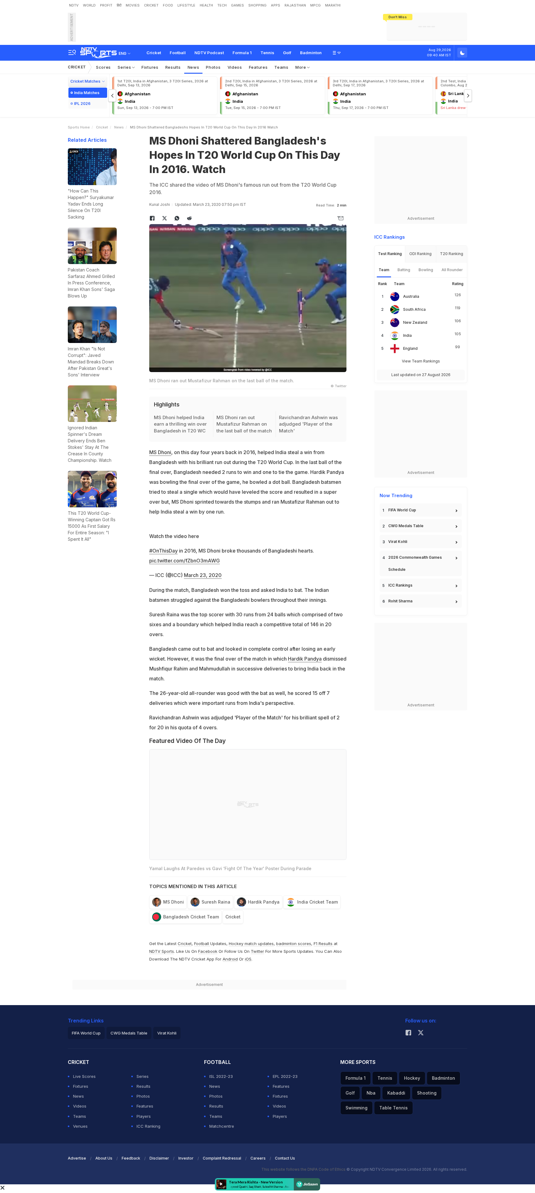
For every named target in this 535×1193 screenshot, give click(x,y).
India (407, 335)
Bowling (426, 269)
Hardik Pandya (305, 659)
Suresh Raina (216, 902)
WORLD (89, 5)
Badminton (311, 52)
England (410, 348)
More (301, 67)
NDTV (74, 5)
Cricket (153, 52)
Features (258, 67)
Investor (186, 1158)
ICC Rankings (400, 585)
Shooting (427, 1092)
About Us (103, 1158)
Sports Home (79, 127)
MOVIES (133, 5)
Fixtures (150, 67)
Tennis (267, 52)
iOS (248, 959)
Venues (80, 1126)
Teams (281, 67)
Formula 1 (242, 52)
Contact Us (285, 1158)
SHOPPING (257, 5)
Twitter (257, 951)
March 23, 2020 (203, 575)
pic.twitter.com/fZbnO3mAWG (184, 560)
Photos (213, 67)
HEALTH (206, 5)
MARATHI (333, 5)
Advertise (77, 1158)
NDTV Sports (161, 951)
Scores (103, 67)
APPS (275, 5)
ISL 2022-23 (221, 1076)
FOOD (168, 5)
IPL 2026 (82, 103)
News (193, 67)
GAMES (237, 5)
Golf (287, 52)
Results (173, 67)
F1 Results (324, 943)
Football (178, 52)
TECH (222, 5)
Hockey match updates (251, 943)
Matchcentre (221, 1126)
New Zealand (415, 322)
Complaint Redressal (222, 1158)
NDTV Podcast (209, 52)
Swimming (357, 1107)
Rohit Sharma (400, 601)
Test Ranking (390, 253)
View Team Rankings (421, 361)
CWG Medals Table (406, 525)
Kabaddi (396, 1092)
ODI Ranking (420, 253)
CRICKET (151, 5)
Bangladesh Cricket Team (191, 916)
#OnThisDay (163, 551)
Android (230, 959)
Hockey (412, 1078)
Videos (235, 67)
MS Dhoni (160, 452)
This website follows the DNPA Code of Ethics (303, 1169)
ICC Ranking (148, 1126)
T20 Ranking (451, 253)
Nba (371, 1092)
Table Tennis (393, 1107)
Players (144, 1116)
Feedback (131, 1158)
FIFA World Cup (402, 510)
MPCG (315, 5)
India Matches (86, 92)
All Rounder (452, 269)
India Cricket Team (317, 902)
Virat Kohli (397, 541)
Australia (411, 296)
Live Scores (84, 1076)
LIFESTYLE (186, 5)
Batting (404, 269)
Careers (258, 1158)
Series (125, 67)
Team (384, 269)
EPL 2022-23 (285, 1076)
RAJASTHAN (295, 5)
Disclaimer (159, 1158)
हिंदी (119, 5)
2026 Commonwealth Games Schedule (415, 563)
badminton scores (293, 943)
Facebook (207, 951)
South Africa (414, 309)
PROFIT (106, 5)
